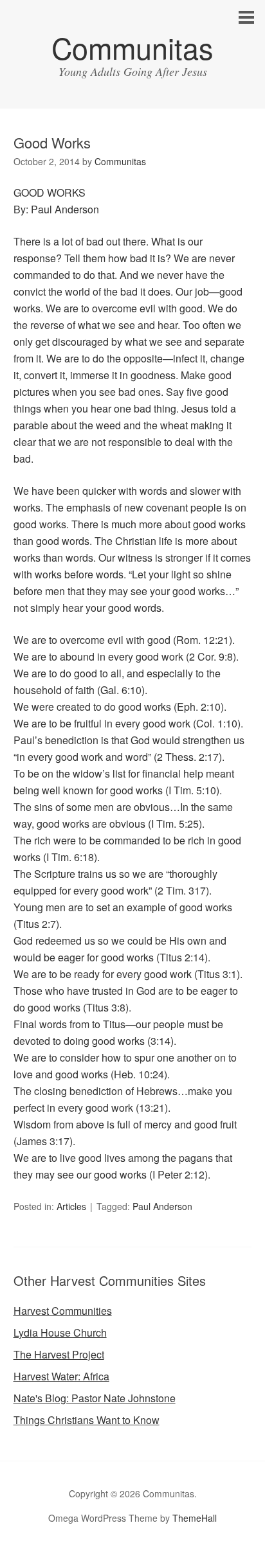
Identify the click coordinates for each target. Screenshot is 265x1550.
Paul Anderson (162, 1206)
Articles (71, 1206)
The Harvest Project (59, 1354)
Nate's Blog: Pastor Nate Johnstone (95, 1398)
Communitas (132, 47)
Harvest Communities (63, 1310)
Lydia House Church (60, 1332)
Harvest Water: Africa (61, 1376)
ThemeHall (194, 1517)
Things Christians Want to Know (87, 1419)
